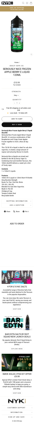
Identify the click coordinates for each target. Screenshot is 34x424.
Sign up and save (16, 417)
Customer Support (16, 408)
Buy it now (17, 124)
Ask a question (17, 205)
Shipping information (17, 201)
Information (16, 412)
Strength (16, 91)
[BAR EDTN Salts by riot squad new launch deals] (17, 322)
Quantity (17, 100)
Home (16, 62)
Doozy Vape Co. (17, 66)
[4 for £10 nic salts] (17, 277)
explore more (17, 349)
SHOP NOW (17, 309)
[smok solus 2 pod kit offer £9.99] (17, 362)
